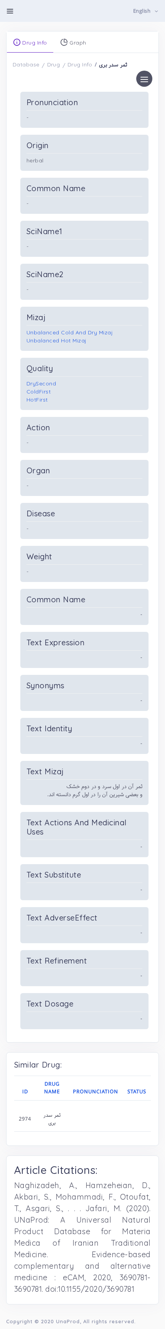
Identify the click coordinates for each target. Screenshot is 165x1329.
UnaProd (68, 1321)
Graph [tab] (77, 42)
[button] (146, 11)
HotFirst (37, 399)
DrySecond (41, 383)
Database (26, 64)
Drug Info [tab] (34, 42)
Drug (53, 64)
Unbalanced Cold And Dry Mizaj (69, 332)
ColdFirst (38, 391)
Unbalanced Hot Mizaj (56, 340)
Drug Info (80, 64)
